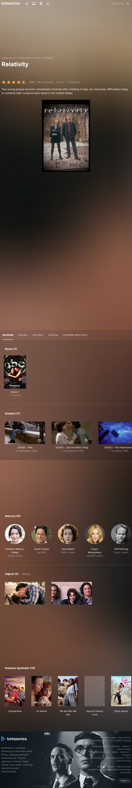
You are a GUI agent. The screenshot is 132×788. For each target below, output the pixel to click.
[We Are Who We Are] (68, 691)
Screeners (124, 752)
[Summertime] (15, 691)
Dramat (37, 57)
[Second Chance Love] (95, 691)
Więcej (26, 573)
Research (126, 755)
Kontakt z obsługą (123, 740)
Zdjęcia (53, 335)
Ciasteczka (115, 746)
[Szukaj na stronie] (128, 3)
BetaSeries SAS (103, 752)
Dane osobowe (124, 749)
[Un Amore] (41, 691)
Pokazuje (25, 57)
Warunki (125, 746)
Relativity (49, 57)
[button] (15, 540)
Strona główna (9, 57)
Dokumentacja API (99, 740)
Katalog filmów (124, 737)
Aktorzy (38, 335)
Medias (115, 752)
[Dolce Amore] (121, 691)
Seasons (7, 335)
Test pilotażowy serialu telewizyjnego (107, 758)
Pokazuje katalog (108, 737)
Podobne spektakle (75, 335)
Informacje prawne (99, 746)
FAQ (111, 740)
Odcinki (23, 335)
